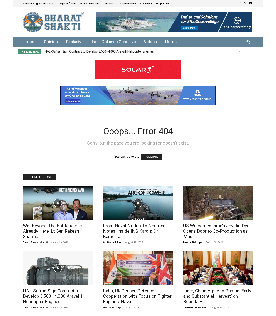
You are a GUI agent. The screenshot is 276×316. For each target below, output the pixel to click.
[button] (248, 42)
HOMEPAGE (151, 156)
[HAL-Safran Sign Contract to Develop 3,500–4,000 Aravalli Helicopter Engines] (58, 268)
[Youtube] (250, 3)
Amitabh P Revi (112, 242)
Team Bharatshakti (35, 242)
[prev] (239, 51)
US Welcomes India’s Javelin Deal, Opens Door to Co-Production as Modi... (217, 231)
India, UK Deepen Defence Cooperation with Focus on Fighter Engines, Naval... (137, 296)
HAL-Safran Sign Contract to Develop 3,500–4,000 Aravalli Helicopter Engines (99, 51)
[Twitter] (245, 3)
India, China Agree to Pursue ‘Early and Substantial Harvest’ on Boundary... (217, 296)
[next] (246, 51)
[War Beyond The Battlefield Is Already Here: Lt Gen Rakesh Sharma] (58, 203)
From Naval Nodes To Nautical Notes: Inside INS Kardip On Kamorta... (134, 231)
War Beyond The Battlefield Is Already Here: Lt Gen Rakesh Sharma (52, 231)
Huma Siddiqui (193, 242)
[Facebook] (240, 3)
